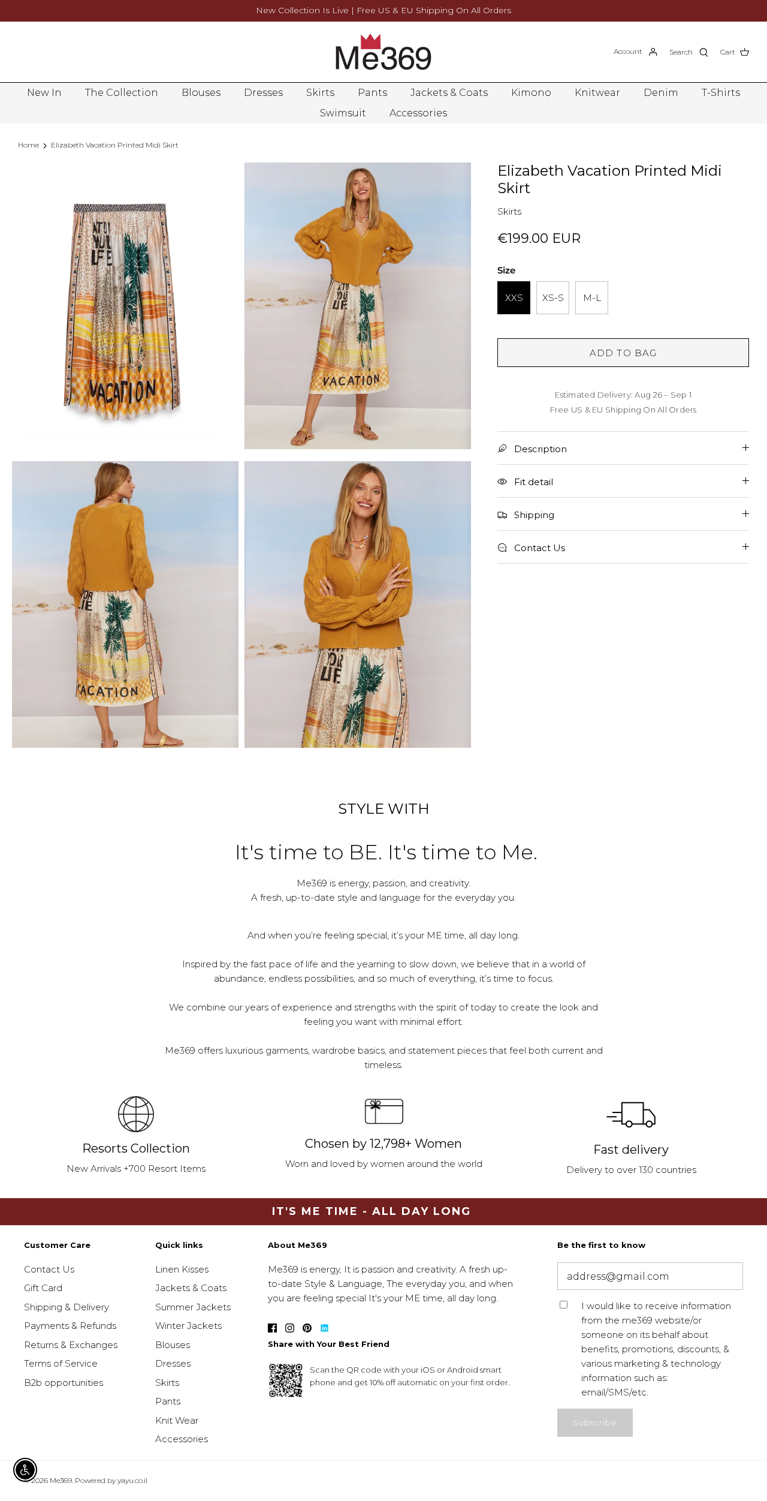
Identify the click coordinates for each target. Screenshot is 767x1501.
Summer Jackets (193, 1307)
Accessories (418, 113)
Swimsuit (343, 113)
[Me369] (383, 52)
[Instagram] (289, 1327)
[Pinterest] (307, 1327)
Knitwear (597, 92)
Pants (372, 92)
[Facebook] (272, 1327)
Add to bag (623, 353)
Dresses (263, 92)
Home (28, 144)
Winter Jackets (188, 1325)
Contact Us (49, 1269)
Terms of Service (61, 1363)
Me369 (61, 1480)
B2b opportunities (63, 1382)
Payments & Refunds (70, 1325)
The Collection (121, 92)
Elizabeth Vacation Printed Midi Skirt (115, 144)
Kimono (531, 92)
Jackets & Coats (449, 92)
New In (44, 92)
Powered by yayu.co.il (111, 1480)
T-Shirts (721, 92)
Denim (661, 92)
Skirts (320, 92)
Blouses (201, 92)
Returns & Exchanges (70, 1344)
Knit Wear (176, 1420)
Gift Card (43, 1288)
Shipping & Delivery (66, 1307)
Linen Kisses (182, 1269)
